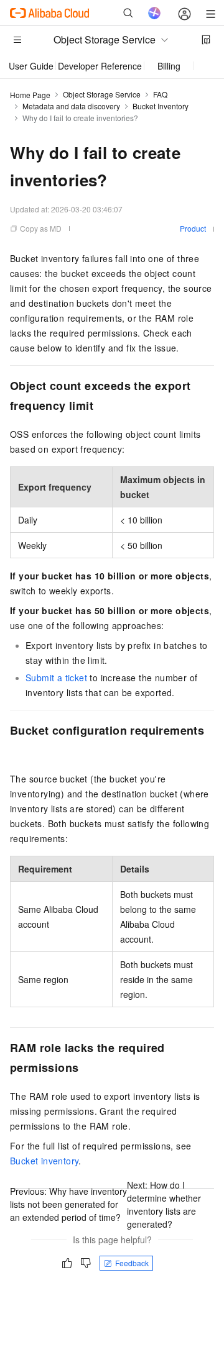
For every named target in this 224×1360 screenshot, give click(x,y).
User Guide (31, 65)
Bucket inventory (44, 1160)
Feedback (132, 1263)
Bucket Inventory (161, 106)
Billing (168, 65)
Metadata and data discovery (71, 106)
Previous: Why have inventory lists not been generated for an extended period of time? (68, 1204)
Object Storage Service (102, 94)
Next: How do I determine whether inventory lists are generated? (164, 1204)
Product (193, 228)
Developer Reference (100, 65)
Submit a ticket (56, 677)
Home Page (30, 94)
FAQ (160, 94)
